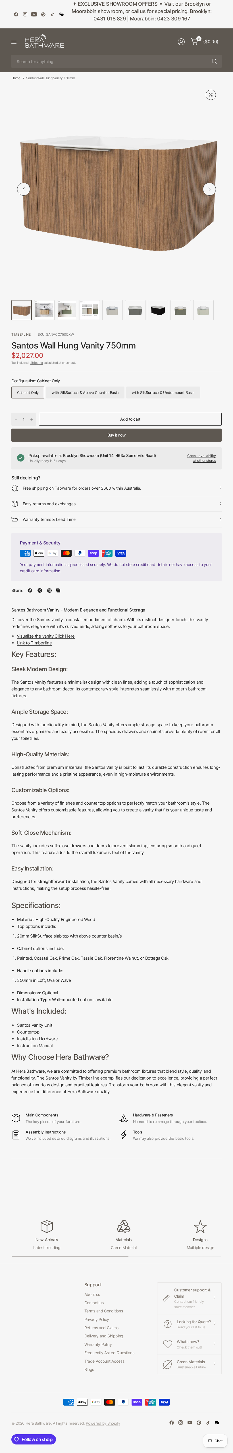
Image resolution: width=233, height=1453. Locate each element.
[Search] (214, 61)
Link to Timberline (34, 643)
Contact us (94, 1302)
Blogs (89, 1369)
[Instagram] (25, 14)
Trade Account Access (104, 1361)
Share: (17, 590)
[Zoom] (211, 95)
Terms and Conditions (103, 1310)
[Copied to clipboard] (58, 590)
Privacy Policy (96, 1319)
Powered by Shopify (103, 1423)
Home (15, 78)
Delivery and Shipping (103, 1335)
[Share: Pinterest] (49, 590)
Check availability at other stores (201, 458)
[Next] (209, 189)
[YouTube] (34, 14)
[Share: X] (39, 590)
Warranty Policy (98, 1344)
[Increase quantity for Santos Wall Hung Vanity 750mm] (31, 419)
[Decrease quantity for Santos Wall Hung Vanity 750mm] (16, 419)
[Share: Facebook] (30, 590)
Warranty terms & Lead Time (49, 519)
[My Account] (181, 41)
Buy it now (116, 435)
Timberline (21, 334)
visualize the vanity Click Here (46, 636)
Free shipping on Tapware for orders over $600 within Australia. (82, 488)
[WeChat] (61, 14)
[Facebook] (15, 14)
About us (92, 1294)
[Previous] (23, 189)
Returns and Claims (101, 1327)
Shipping (36, 363)
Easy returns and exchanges (49, 503)
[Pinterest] (43, 14)
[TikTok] (52, 14)
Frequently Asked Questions (109, 1352)
